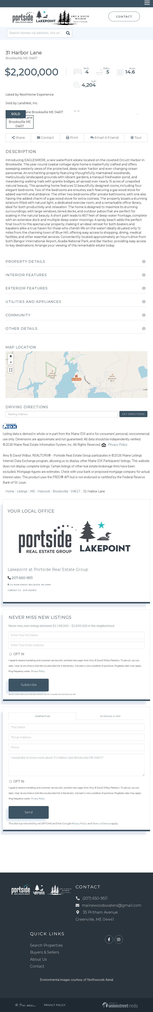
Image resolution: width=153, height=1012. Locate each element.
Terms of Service (101, 823)
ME (32, 491)
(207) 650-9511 (94, 898)
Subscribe (29, 685)
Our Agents (29, 590)
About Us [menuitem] (38, 959)
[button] (68, 33)
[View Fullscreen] (10, 370)
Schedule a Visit (110, 716)
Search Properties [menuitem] (46, 945)
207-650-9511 (22, 578)
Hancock (44, 491)
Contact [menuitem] (37, 966)
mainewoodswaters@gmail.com (111, 905)
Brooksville (60, 491)
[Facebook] (109, 939)
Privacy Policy (117, 445)
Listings (22, 491)
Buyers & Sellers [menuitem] (44, 952)
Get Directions (133, 413)
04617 (75, 491)
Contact (124, 16)
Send (29, 812)
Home (10, 491)
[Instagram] (119, 939)
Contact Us (14, 590)
